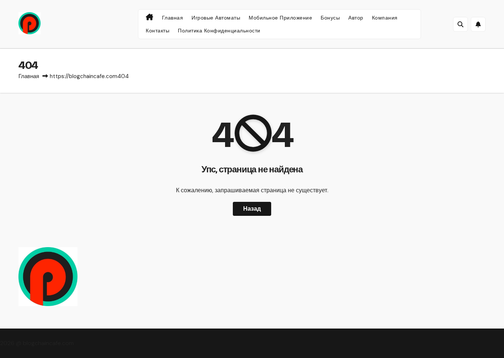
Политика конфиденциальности (219, 30)
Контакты (157, 30)
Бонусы (330, 17)
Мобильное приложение (280, 17)
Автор (355, 17)
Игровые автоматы (215, 17)
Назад (252, 209)
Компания (385, 17)
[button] (460, 24)
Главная (172, 17)
